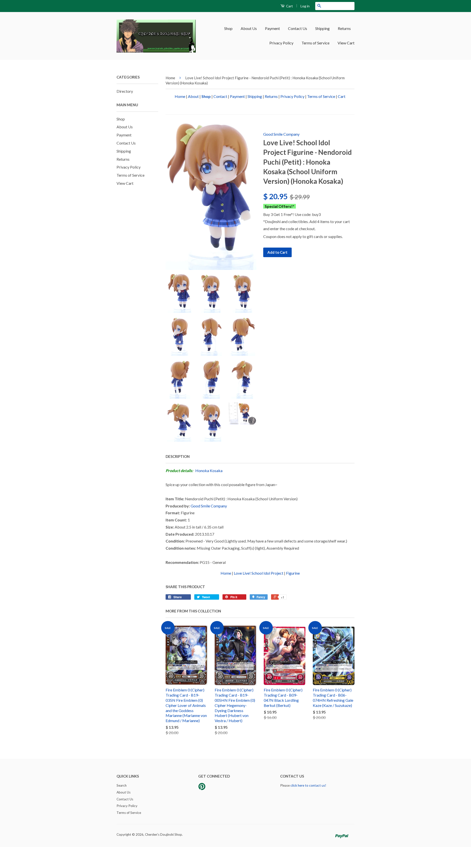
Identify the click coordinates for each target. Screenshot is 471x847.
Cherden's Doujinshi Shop (163, 834)
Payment (272, 28)
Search (122, 785)
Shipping (322, 28)
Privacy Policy (281, 42)
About (193, 96)
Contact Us (297, 28)
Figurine (293, 573)
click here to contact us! (308, 785)
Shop (228, 28)
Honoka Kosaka (208, 470)
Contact (220, 96)
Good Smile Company (281, 134)
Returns (344, 28)
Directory (125, 91)
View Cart (346, 42)
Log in (305, 6)
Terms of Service (315, 42)
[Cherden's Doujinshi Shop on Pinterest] (202, 788)
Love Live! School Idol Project (258, 573)
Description (178, 456)
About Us (249, 28)
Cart (289, 6)
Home (170, 78)
